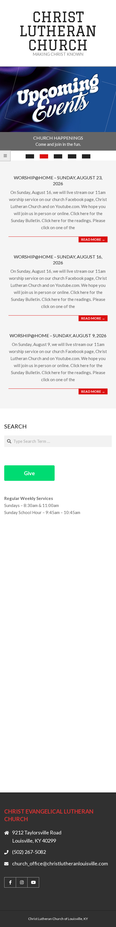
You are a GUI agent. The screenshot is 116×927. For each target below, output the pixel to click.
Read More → (93, 239)
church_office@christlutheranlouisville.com (60, 863)
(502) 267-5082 (29, 852)
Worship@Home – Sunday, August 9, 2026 (58, 335)
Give (29, 473)
